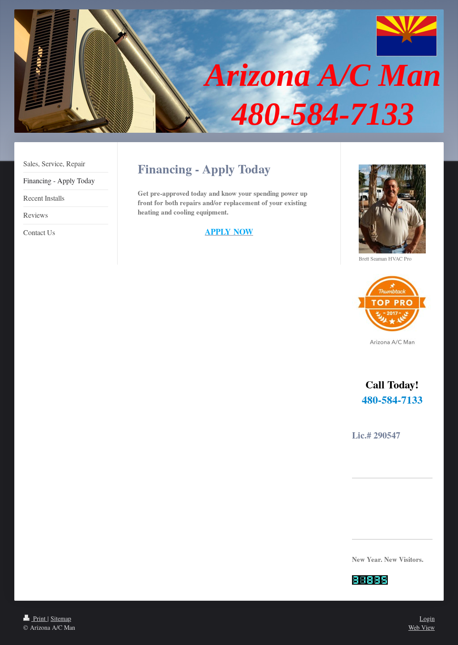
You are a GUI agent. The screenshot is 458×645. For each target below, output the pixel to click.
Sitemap (61, 618)
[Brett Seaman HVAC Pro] (392, 208)
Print (39, 618)
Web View (421, 627)
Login (427, 618)
